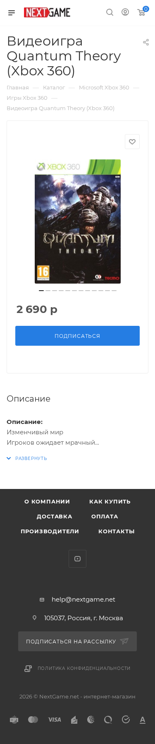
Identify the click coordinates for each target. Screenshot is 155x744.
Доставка (54, 516)
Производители (50, 531)
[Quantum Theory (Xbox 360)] (78, 221)
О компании (47, 501)
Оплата (104, 516)
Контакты (116, 531)
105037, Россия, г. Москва (83, 618)
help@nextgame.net (83, 599)
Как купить (110, 501)
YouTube (77, 559)
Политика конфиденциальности (84, 668)
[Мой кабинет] (125, 13)
